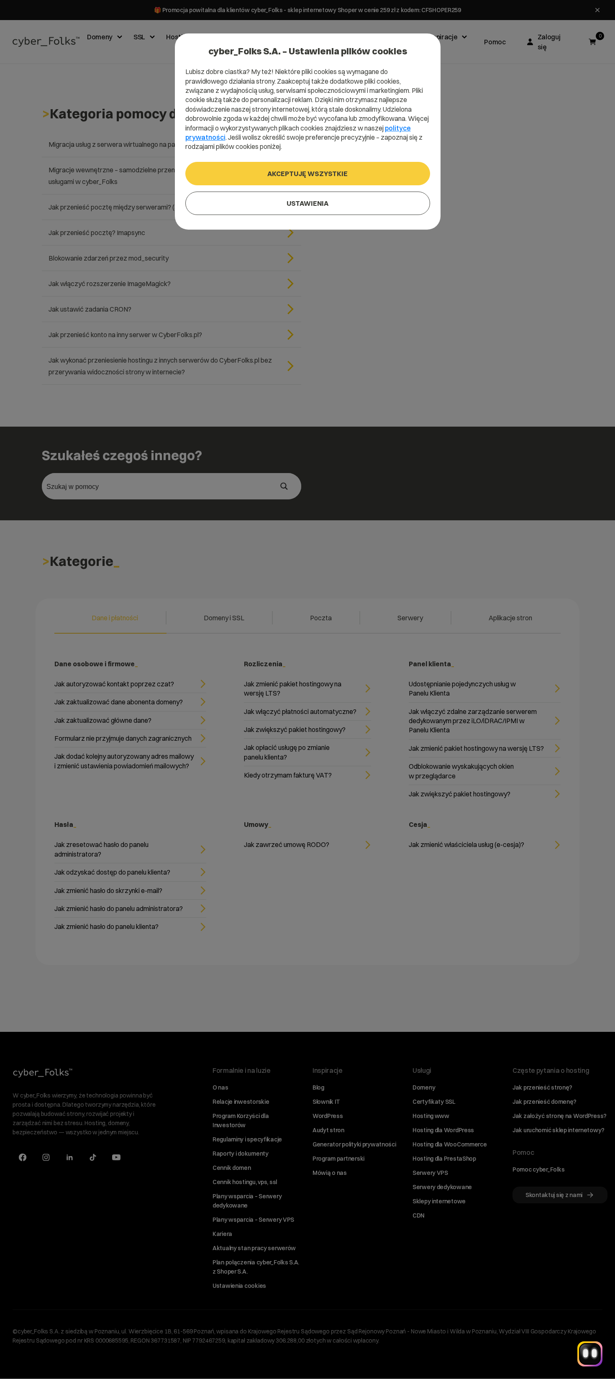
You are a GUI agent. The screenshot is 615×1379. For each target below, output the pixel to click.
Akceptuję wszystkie (307, 173)
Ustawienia (307, 203)
